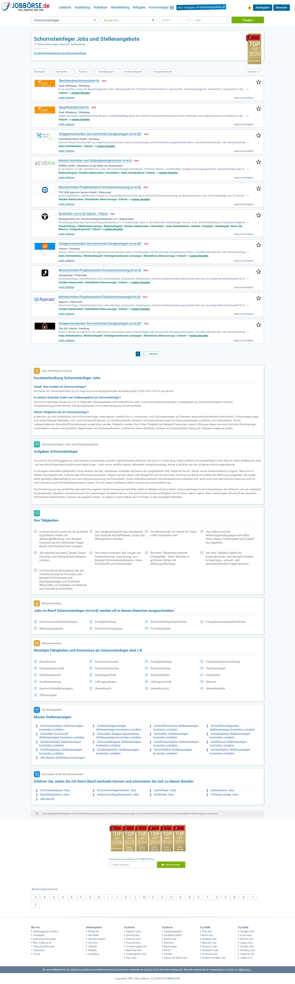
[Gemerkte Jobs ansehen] (249, 8)
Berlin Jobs (207, 935)
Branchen (168, 942)
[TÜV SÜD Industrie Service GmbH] (45, 190)
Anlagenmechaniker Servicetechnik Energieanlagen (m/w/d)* (100, 134)
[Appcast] (45, 299)
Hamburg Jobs (209, 939)
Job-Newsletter (172, 864)
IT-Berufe (92, 946)
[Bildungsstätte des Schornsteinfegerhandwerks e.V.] (45, 216)
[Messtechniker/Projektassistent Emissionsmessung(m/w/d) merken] (258, 298)
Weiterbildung (120, 7)
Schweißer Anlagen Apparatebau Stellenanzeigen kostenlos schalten (118, 735)
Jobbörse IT (246, 957)
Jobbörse (65, 7)
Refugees (139, 7)
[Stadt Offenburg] (45, 83)
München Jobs (209, 942)
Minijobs (92, 950)
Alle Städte (93, 935)
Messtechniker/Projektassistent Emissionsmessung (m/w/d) (100, 187)
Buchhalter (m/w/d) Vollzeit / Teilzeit (83, 213)
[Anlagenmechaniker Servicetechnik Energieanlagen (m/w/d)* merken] (258, 135)
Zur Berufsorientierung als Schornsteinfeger (60, 53)
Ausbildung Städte (173, 935)
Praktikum (100, 7)
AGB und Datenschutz (44, 946)
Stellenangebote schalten (45, 931)
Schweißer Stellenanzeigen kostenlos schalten (170, 735)
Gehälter (168, 954)
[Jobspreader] (45, 273)
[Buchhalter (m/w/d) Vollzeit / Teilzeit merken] (258, 215)
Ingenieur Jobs (133, 931)
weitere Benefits (80, 92)
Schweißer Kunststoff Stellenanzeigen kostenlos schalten (62, 735)
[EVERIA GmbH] (45, 163)
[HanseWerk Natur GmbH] (45, 136)
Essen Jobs (246, 935)
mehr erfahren (66, 97)
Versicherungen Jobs (136, 946)
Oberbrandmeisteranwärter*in (79, 80)
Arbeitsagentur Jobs (136, 954)
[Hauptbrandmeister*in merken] (258, 109)
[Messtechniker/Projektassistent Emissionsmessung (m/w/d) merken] (258, 189)
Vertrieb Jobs (132, 935)
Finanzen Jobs (133, 939)
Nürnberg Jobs (247, 950)
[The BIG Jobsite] (45, 326)
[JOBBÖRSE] (26, 7)
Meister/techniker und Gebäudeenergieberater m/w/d (95, 160)
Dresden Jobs (247, 946)
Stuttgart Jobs (247, 931)
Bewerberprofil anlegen (44, 939)
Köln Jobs (207, 931)
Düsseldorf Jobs (210, 950)
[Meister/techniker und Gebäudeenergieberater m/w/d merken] (258, 162)
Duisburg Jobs (247, 954)
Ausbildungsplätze (173, 931)
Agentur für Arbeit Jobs (175, 957)
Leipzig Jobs (246, 942)
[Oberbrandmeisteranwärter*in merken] (258, 82)
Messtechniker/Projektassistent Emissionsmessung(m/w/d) (99, 296)
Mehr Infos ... (245, 969)
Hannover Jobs (209, 946)
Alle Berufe (47, 799)
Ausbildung (82, 7)
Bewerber (281, 7)
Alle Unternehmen (97, 939)
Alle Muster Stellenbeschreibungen (62, 757)
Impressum (39, 950)
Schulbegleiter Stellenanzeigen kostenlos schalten (230, 735)
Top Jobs (92, 942)
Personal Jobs (133, 942)
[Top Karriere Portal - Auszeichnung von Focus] (147, 838)
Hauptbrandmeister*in (74, 107)
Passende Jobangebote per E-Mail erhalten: (132, 859)
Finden (248, 20)
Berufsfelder (170, 939)
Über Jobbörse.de (42, 942)
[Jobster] (45, 246)
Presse (36, 954)
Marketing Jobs (134, 950)
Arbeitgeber (263, 7)
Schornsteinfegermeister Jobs (116, 790)
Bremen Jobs (246, 939)
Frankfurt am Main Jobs (214, 957)
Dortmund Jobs (209, 954)
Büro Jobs (131, 957)
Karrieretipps (170, 946)
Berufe (167, 950)
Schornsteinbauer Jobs (55, 790)
